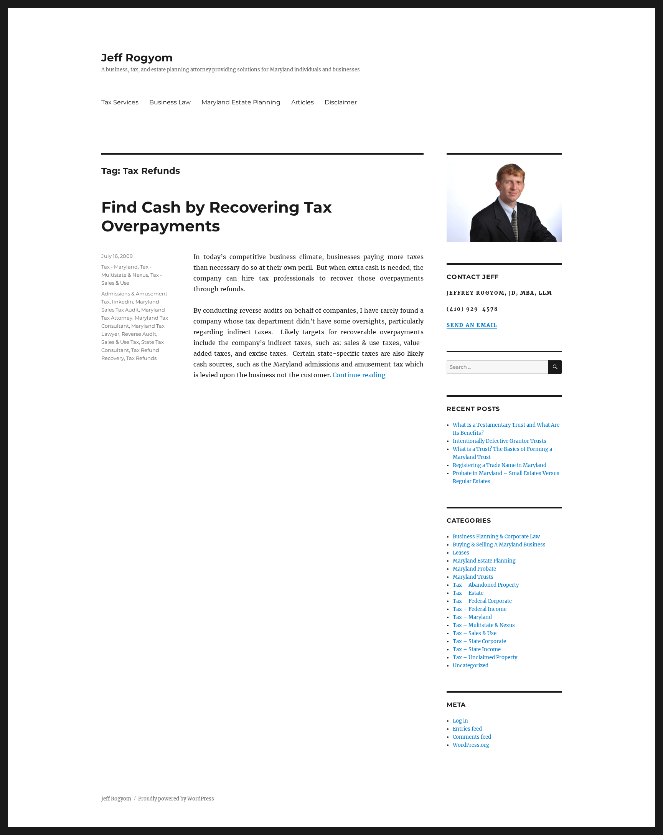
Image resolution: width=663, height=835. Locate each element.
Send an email (472, 325)
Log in (460, 721)
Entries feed (467, 729)
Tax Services (120, 102)
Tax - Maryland (119, 267)
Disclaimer (341, 102)
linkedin (122, 302)
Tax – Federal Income (479, 609)
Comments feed (472, 737)
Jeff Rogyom (137, 57)
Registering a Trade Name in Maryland (499, 465)
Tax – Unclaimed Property (485, 657)
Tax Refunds (141, 358)
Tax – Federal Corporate (482, 601)
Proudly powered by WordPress (176, 798)
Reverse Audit (139, 334)
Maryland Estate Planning (240, 102)
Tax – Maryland (472, 617)
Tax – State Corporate (479, 641)
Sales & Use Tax (120, 342)
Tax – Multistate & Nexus (484, 625)
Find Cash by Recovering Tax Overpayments (216, 216)
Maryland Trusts (473, 577)
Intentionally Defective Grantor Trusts (499, 441)
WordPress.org (471, 745)
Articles (302, 102)
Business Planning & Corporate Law (496, 536)
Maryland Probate (474, 569)
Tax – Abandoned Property (486, 585)
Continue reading (359, 375)
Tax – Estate (468, 593)
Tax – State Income (477, 649)
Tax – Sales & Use (474, 633)
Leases (461, 553)
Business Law (170, 102)
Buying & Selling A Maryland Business (499, 544)
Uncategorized (470, 665)
